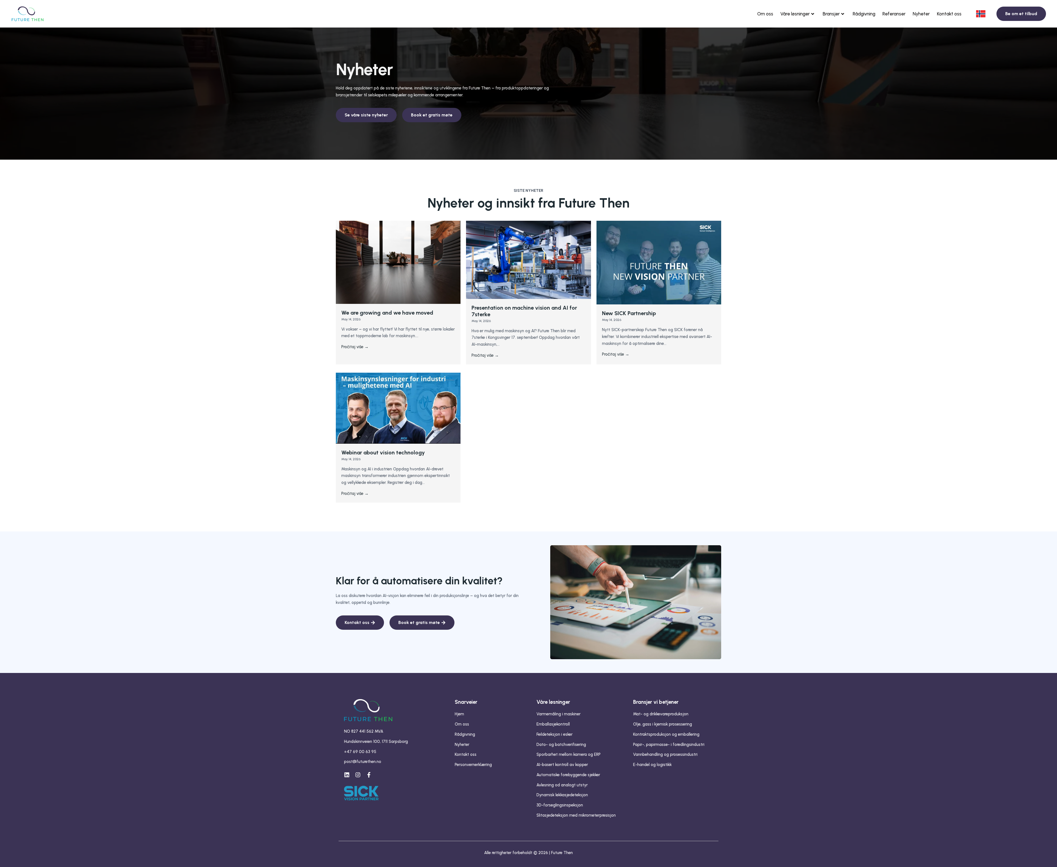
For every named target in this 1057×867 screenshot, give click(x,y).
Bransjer (831, 14)
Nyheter (921, 14)
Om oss (765, 14)
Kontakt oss (949, 14)
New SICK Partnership (629, 313)
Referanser (894, 14)
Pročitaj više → (355, 346)
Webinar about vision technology (383, 452)
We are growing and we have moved (387, 312)
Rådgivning (864, 14)
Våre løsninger (795, 14)
